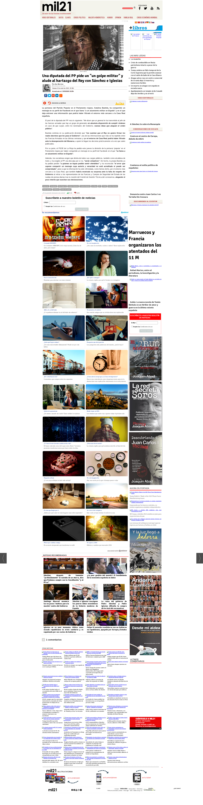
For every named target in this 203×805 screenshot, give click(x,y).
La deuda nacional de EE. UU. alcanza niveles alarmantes (51, 731)
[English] (141, 22)
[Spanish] (136, 22)
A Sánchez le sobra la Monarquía (145, 124)
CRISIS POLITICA (79, 17)
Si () (70, 193)
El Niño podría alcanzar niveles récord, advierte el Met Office (116, 722)
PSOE (104, 186)
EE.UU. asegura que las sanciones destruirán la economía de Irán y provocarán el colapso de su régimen (52, 702)
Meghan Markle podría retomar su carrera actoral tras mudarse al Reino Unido (74, 743)
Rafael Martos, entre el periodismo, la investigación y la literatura (144, 273)
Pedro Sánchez (112, 186)
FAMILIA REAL (128, 17)
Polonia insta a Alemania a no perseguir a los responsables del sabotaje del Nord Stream (117, 712)
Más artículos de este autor (58, 85)
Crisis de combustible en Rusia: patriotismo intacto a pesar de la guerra (144, 65)
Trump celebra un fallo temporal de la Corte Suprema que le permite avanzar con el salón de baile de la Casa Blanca (146, 72)
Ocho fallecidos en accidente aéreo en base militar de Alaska (95, 689)
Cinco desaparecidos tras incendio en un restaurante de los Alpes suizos (52, 742)
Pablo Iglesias (47, 189)
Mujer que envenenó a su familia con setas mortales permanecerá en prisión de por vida (96, 763)
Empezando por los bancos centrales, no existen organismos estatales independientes (145, 506)
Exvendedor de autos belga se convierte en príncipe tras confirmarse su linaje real (95, 743)
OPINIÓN (150, 788)
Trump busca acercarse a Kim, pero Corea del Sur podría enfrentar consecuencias (73, 724)
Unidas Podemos (73, 186)
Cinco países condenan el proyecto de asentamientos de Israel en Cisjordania (95, 752)
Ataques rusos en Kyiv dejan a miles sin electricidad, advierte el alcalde (117, 752)
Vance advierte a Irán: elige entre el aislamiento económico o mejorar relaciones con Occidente (52, 713)
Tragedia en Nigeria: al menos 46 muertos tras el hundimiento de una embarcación (74, 701)
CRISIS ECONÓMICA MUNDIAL (147, 17)
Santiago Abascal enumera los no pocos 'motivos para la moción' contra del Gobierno (56, 603)
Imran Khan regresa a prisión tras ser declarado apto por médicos (117, 689)
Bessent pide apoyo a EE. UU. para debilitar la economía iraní (52, 761)
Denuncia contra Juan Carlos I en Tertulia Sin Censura (145, 195)
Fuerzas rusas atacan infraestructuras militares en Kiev (117, 761)
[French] (144, 22)
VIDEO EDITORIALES (49, 17)
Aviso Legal (126, 790)
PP (100, 186)
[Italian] (150, 22)
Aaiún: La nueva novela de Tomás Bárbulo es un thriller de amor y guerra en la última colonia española (144, 306)
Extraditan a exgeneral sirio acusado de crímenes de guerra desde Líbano (116, 742)
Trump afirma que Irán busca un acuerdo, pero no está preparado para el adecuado (52, 658)
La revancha (136, 59)
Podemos (56, 189)
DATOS (61, 17)
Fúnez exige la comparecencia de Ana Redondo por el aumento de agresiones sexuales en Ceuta (74, 753)
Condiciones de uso (59, 206)
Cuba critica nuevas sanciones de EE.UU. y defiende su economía (96, 710)
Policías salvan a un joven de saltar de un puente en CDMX (94, 680)
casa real (45, 186)
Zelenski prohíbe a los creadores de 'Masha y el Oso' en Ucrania (74, 710)
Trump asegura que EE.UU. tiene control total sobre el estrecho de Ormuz (117, 658)
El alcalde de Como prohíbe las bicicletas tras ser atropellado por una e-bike (95, 701)
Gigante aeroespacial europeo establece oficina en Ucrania (51, 680)
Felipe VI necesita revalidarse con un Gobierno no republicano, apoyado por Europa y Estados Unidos (107, 629)
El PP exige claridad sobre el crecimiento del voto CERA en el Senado (52, 691)
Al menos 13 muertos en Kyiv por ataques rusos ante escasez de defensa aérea (73, 763)
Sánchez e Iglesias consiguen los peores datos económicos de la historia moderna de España (85, 604)
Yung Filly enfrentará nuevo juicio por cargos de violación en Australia (96, 732)
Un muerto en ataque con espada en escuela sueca (145, 87)
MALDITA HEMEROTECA (96, 17)
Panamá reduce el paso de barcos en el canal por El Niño (52, 666)
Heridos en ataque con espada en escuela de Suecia (74, 666)
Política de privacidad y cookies (115, 790)
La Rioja (94, 186)
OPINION (118, 17)
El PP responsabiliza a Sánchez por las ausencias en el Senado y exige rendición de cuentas (95, 724)
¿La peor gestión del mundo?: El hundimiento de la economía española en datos (107, 576)
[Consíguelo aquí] (146, 640)
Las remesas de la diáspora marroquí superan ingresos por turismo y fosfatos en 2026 (145, 524)
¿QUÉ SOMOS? (177, 788)
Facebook (53, 186)
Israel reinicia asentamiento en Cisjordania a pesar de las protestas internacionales (116, 733)
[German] (147, 22)
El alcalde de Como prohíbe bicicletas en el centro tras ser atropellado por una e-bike (51, 753)
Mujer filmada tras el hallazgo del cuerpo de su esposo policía (74, 680)
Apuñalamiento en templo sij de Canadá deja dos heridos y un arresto (146, 92)
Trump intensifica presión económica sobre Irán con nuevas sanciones (52, 722)
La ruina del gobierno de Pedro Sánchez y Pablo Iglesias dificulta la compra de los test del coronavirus (114, 604)
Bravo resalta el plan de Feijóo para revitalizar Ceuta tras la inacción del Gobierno (73, 691)
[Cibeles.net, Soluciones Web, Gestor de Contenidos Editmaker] (149, 790)
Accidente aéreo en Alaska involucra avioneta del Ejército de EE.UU (117, 681)
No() (78, 193)
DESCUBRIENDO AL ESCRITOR (145, 201)
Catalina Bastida (85, 186)
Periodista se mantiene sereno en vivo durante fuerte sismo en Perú (117, 699)
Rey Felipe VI (62, 186)
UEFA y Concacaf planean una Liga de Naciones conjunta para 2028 (96, 656)
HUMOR (110, 17)
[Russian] (153, 22)
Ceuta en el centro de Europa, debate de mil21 (143, 137)
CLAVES (68, 17)
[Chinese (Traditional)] (139, 22)
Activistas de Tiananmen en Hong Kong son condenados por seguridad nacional (74, 733)
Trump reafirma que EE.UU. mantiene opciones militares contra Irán (72, 657)
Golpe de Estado (66, 189)
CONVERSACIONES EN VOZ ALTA (145, 129)
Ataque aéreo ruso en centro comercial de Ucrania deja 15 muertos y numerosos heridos (146, 80)
